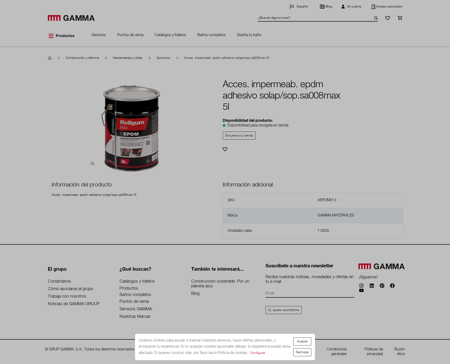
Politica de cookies (233, 353)
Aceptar (302, 341)
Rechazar (302, 352)
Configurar (257, 353)
